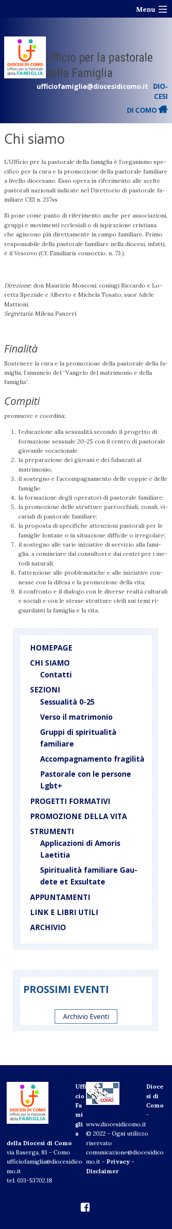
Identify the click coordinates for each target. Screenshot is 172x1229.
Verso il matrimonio (76, 717)
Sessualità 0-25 (67, 702)
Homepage (51, 648)
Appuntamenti (60, 897)
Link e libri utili (64, 912)
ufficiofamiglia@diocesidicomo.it (92, 86)
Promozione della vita (78, 816)
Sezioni (45, 690)
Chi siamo (50, 663)
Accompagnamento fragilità (92, 759)
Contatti (56, 674)
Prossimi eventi (66, 989)
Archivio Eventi (86, 1016)
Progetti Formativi (70, 801)
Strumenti (52, 831)
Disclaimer (102, 1171)
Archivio (48, 927)
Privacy (118, 1161)
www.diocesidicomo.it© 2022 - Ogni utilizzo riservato (117, 1133)
